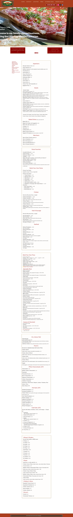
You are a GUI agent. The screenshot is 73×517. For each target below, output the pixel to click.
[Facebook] (62, 5)
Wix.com (40, 515)
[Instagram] (58, 5)
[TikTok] (60, 5)
